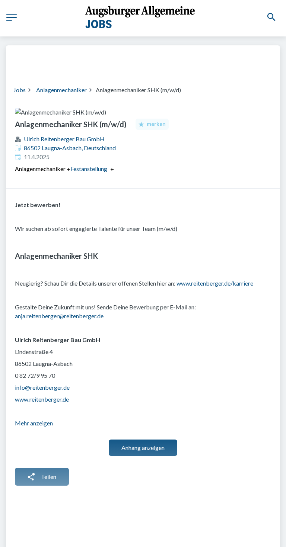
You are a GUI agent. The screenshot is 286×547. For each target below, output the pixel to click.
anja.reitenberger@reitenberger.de (59, 315)
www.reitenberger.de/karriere (215, 283)
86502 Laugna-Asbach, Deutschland (70, 147)
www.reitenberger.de (42, 399)
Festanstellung (88, 168)
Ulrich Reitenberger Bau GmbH (64, 138)
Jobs (19, 89)
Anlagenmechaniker (61, 89)
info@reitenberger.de (42, 387)
